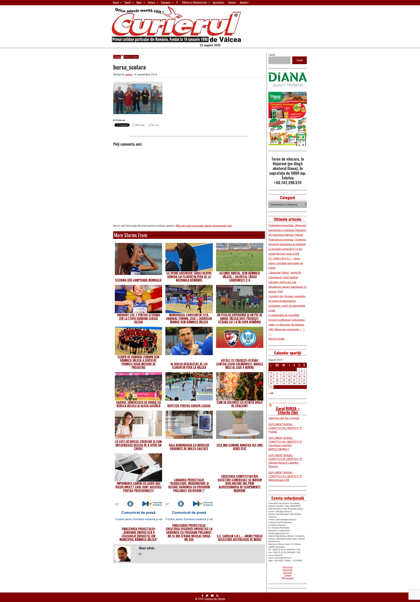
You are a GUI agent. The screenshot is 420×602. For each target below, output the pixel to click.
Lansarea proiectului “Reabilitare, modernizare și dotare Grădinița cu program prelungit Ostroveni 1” (189, 485)
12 (284, 376)
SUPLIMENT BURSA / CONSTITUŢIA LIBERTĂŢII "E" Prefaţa (285, 428)
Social (128, 2)
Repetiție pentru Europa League (189, 406)
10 (271, 376)
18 (277, 380)
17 (271, 380)
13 (289, 376)
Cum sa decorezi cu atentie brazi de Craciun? (240, 404)
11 (277, 376)
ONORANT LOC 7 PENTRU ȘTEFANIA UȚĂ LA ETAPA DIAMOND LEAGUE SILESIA (138, 318)
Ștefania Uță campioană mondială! (138, 280)
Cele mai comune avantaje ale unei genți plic (240, 447)
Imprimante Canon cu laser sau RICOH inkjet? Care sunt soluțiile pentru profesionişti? (139, 486)
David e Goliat (276, 338)
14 (294, 376)
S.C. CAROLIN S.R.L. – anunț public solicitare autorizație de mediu (240, 538)
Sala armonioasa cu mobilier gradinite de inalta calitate (189, 447)
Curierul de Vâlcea (214, 598)
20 (289, 380)
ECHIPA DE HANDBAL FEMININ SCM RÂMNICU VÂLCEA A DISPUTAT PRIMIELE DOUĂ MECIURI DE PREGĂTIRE (138, 362)
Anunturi (244, 2)
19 (284, 380)
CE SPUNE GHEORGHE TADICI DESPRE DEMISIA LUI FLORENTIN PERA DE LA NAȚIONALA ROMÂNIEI (189, 276)
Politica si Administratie (194, 2)
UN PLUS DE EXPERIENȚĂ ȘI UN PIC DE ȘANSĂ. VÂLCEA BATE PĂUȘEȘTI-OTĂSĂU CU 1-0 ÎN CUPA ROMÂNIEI (239, 318)
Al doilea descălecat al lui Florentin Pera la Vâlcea (189, 366)
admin (129, 74)
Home (117, 57)
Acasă (116, 2)
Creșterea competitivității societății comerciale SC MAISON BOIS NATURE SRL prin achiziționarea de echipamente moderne (240, 483)
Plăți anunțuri (288, 578)
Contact (232, 2)
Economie (165, 2)
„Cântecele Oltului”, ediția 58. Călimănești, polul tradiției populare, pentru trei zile (284, 277)
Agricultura (218, 2)
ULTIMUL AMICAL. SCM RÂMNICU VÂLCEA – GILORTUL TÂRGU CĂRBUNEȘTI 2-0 (240, 276)
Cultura (151, 2)
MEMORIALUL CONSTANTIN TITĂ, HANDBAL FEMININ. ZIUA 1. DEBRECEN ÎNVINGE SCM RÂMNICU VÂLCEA (189, 318)
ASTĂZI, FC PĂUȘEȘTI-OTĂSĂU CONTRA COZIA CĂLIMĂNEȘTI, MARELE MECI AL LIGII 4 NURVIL (239, 363)
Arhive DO (287, 572)
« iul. (271, 393)
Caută (271, 54)
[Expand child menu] (121, 2)
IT (177, 2)
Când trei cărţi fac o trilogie (283, 418)
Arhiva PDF (288, 570)
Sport (139, 2)
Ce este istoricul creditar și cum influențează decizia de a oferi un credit (138, 445)
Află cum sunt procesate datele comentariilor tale (204, 225)
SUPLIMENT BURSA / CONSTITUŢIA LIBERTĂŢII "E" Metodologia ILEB (285, 476)
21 (294, 380)
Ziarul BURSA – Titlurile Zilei (288, 410)
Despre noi (288, 567)
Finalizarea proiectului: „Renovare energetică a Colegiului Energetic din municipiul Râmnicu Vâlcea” (138, 534)
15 (299, 376)
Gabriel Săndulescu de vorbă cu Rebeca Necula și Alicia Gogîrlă (138, 404)
